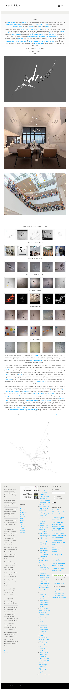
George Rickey (8, 379)
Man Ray (42, 393)
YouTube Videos (24, 513)
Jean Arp (20, 374)
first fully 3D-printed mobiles (36, 34)
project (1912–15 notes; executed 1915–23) (24, 409)
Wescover (22, 530)
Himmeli (14, 389)
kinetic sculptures (40, 381)
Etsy (21, 524)
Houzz (21, 518)
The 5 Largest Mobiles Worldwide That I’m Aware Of (44, 648)
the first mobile (51, 393)
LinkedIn (22, 515)
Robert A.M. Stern (38, 43)
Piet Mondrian (29, 400)
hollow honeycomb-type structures (33, 369)
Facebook (22, 507)
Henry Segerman (16, 34)
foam (18, 369)
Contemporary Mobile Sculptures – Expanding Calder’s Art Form (10, 540)
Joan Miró (35, 400)
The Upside (52, 34)
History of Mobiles (23, 414)
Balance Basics (59, 591)
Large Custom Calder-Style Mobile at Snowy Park (44, 535)
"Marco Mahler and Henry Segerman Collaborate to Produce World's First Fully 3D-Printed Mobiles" (58, 526)
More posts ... (7, 651)
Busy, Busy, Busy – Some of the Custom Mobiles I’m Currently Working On (44, 612)
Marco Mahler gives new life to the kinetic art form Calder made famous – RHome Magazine (44, 666)
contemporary (48, 26)
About (39, 48)
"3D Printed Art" (56, 560)
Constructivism (38, 24)
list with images (46, 675)
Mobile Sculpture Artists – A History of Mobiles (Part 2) (43, 414)
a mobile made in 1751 (46, 389)
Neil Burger (21, 38)
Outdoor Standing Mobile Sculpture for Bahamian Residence (10, 574)
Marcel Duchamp (21, 407)
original (41, 26)
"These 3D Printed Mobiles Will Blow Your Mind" (58, 542)
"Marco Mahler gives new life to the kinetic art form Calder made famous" (59, 512)
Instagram (22, 509)
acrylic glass (8, 369)
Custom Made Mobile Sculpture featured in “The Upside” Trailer (9, 591)
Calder (46, 24)
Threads (22, 520)
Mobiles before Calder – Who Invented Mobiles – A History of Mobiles (44, 629)
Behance (22, 528)
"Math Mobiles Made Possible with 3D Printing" (57, 549)
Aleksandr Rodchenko (13, 391)
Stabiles (7, 374)
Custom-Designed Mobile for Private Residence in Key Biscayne (10, 522)
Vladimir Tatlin (25, 391)
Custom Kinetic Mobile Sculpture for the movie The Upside (10, 582)
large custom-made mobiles (13, 24)
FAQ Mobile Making (59, 595)
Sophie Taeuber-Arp (46, 400)
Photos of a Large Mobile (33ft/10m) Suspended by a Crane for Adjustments (44, 569)
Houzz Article (59, 590)
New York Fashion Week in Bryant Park (31, 29)
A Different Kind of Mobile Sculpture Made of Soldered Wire (11, 641)
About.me (22, 526)
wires (50, 365)
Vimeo (21, 522)
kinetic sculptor (11, 22)
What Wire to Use (59, 593)
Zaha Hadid (49, 33)
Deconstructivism (17, 26)
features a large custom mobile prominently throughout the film (42, 36)
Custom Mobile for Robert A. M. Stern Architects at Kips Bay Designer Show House (44, 587)
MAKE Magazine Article (59, 597)
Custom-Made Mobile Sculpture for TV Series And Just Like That (10, 502)
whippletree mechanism (36, 360)
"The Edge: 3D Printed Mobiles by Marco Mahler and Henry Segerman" (59, 535)
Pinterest (22, 516)
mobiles (24, 22)
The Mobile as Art (59, 583)
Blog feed (6, 653)
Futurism (31, 26)
